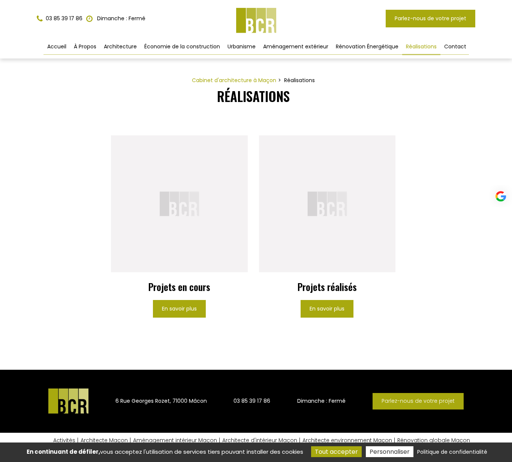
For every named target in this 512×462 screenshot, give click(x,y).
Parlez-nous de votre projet (430, 18)
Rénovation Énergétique (367, 46)
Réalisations (421, 46)
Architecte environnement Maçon (347, 440)
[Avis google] (501, 196)
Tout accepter (336, 451)
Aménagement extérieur (295, 46)
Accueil (56, 46)
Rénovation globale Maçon (433, 440)
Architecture (120, 46)
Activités (64, 440)
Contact (455, 46)
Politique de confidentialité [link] (452, 452)
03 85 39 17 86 (252, 401)
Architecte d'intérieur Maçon (259, 440)
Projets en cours (179, 286)
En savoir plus (179, 308)
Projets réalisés (327, 286)
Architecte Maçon (104, 440)
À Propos (85, 46)
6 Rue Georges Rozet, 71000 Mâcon (161, 401)
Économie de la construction (182, 46)
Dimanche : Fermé (120, 18)
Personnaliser (390, 451)
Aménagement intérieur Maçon (175, 440)
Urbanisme (242, 46)
